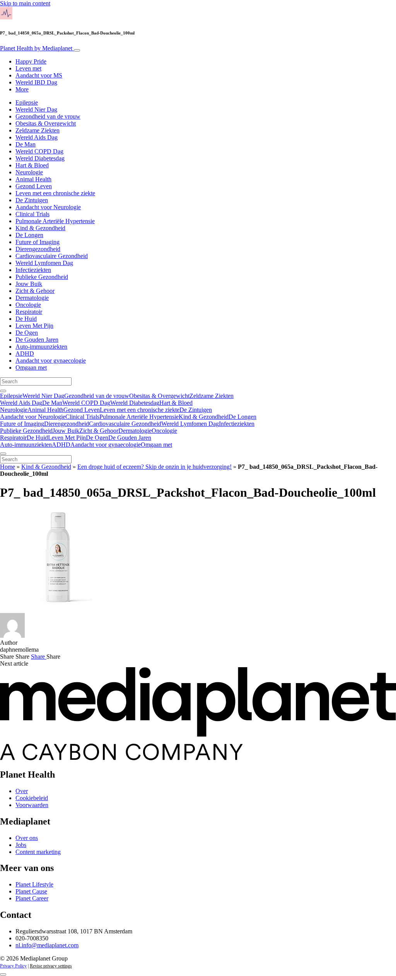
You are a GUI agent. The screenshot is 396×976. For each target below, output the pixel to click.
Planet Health (36, 48)
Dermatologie (32, 297)
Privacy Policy (13, 966)
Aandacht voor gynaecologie (50, 360)
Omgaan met (31, 367)
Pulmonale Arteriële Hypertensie (55, 221)
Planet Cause (31, 891)
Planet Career (31, 898)
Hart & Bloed (32, 165)
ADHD (24, 353)
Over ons (26, 838)
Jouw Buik (28, 284)
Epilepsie (26, 102)
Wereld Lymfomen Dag (44, 263)
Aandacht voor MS (38, 75)
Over (21, 791)
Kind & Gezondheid (40, 228)
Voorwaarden (31, 805)
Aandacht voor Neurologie (48, 207)
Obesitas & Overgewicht (45, 123)
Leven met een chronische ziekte (55, 193)
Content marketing (38, 852)
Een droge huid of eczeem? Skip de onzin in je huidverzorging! (154, 466)
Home (7, 466)
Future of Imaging (37, 242)
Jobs (20, 845)
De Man (25, 144)
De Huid (26, 318)
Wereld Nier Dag (36, 109)
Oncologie (28, 304)
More (22, 89)
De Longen (29, 235)
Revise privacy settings (51, 966)
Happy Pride (30, 61)
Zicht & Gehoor (35, 290)
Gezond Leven (33, 186)
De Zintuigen (31, 200)
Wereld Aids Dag (36, 137)
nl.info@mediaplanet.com (47, 945)
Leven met (28, 68)
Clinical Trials (32, 214)
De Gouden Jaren (36, 339)
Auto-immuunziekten (41, 346)
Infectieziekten (33, 270)
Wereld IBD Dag (36, 82)
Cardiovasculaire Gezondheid (51, 256)
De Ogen (26, 332)
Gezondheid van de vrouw (47, 116)
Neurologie (29, 172)
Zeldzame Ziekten (37, 130)
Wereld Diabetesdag (40, 158)
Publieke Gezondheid (41, 277)
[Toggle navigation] (77, 50)
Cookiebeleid (31, 798)
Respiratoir (28, 311)
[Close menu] (3, 454)
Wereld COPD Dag (39, 151)
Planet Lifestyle (34, 884)
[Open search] (3, 391)
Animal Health (33, 179)
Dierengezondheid (37, 249)
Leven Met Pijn (34, 325)
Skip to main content (25, 3)
